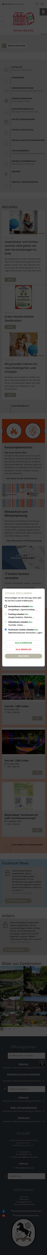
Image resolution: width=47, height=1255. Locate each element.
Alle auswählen (23, 642)
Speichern (23, 656)
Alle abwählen (23, 649)
